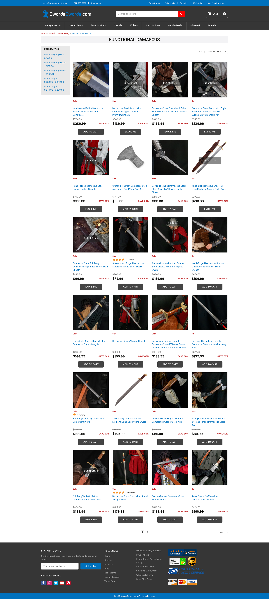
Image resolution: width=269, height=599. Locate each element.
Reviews (108, 560)
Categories (51, 25)
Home (107, 556)
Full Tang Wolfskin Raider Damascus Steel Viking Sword (88, 498)
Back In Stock (98, 25)
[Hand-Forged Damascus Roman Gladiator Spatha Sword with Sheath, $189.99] (209, 234)
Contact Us (96, 3)
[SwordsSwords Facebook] (43, 583)
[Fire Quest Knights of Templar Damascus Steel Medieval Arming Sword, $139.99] (209, 312)
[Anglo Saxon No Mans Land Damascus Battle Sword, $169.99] (209, 467)
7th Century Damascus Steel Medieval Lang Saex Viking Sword (129, 420)
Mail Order (197, 3)
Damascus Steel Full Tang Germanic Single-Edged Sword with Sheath (91, 266)
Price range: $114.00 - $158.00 (55, 64)
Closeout (195, 25)
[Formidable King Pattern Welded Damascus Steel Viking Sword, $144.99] (91, 312)
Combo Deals (175, 25)
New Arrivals (76, 25)
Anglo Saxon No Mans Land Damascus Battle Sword (205, 498)
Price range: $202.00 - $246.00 (54, 80)
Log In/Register (112, 577)
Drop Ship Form (144, 579)
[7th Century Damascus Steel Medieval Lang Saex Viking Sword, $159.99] (130, 390)
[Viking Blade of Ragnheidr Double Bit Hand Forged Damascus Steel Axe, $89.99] (209, 390)
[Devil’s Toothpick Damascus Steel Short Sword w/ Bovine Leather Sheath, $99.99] (170, 157)
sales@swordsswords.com (55, 3)
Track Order (110, 581)
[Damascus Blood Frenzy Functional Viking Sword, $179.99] (130, 467)
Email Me (130, 131)
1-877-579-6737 (79, 3)
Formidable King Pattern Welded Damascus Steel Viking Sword (89, 343)
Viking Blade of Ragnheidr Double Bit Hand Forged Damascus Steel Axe (208, 421)
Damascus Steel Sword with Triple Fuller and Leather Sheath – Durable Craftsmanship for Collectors (209, 113)
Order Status (154, 3)
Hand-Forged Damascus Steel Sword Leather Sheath (88, 187)
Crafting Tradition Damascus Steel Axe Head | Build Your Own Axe (129, 187)
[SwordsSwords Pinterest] (68, 583)
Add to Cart (91, 131)
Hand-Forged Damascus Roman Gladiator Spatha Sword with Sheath (208, 266)
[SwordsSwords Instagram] (49, 583)
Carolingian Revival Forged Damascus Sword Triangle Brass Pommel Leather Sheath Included (169, 344)
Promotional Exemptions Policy (149, 561)
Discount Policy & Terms (148, 550)
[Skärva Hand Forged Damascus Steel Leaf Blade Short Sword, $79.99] (130, 234)
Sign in (211, 3)
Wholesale (170, 3)
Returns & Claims (145, 566)
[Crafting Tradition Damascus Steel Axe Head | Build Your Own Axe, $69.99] (130, 157)
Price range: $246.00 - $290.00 (54, 88)
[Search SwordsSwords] (181, 14)
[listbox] (217, 51)
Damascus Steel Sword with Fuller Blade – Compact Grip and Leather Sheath (169, 111)
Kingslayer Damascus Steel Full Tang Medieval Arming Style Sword (209, 187)
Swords (118, 25)
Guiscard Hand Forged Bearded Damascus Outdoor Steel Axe (167, 420)
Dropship (184, 3)
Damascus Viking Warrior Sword (128, 341)
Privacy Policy (143, 555)
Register (220, 3)
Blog (106, 568)
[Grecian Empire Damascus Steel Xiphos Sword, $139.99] (170, 467)
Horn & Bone (153, 25)
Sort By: (202, 51)
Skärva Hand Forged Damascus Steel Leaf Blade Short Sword (128, 265)
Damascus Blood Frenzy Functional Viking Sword (130, 498)
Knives (134, 25)
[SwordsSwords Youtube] (62, 583)
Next (222, 532)
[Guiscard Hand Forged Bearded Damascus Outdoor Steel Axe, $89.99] (170, 390)
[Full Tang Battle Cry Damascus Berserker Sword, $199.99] (91, 390)
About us (108, 564)
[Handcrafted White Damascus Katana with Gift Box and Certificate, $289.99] (91, 79)
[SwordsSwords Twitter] (56, 583)
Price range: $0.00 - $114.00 (54, 56)
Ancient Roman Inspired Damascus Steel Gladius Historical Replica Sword (170, 266)
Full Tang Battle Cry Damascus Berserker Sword (88, 420)
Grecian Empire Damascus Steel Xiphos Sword (168, 498)
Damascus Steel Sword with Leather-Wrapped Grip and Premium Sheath (126, 111)
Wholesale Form (144, 575)
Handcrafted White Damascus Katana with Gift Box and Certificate (88, 111)
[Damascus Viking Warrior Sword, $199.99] (130, 312)
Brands (212, 25)
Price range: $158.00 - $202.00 (55, 72)
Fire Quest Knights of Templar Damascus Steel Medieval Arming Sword (209, 344)
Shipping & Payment (146, 570)
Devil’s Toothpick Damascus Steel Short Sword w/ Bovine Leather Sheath (169, 189)
